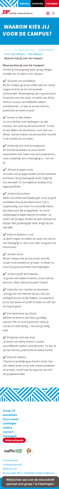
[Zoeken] (53, 13)
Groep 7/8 (9, 410)
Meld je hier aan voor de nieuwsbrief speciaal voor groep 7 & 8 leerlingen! (30, 482)
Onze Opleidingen (15, 54)
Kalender (25, 3)
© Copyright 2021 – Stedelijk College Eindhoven (28, 472)
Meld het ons (10, 468)
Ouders (7, 427)
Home (7, 50)
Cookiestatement (12, 464)
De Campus (35, 54)
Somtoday (37, 3)
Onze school (46, 50)
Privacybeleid (10, 460)
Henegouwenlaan (24, 50)
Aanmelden (10, 415)
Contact (8, 432)
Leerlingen (9, 423)
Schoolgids (52, 3)
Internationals (14, 440)
